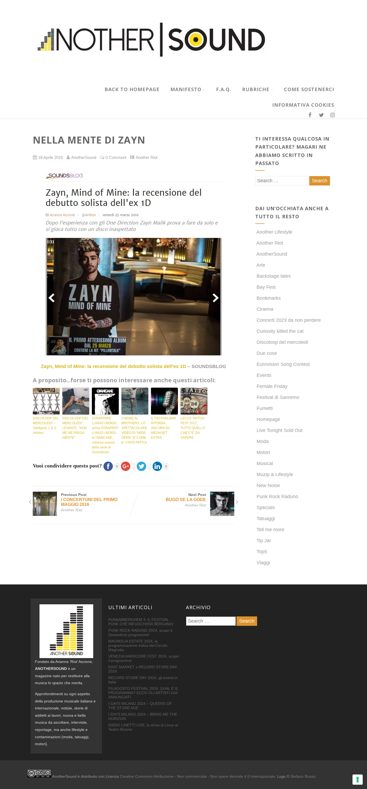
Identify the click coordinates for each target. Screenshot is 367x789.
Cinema (265, 309)
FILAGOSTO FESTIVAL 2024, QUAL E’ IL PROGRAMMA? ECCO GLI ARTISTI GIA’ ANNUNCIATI (143, 692)
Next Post (186, 497)
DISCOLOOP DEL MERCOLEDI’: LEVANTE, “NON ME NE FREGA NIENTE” (75, 428)
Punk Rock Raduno (277, 496)
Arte (260, 265)
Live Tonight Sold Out (280, 430)
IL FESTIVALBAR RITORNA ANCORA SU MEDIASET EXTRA (163, 428)
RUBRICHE (255, 89)
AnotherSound (271, 254)
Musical (265, 463)
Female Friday (272, 386)
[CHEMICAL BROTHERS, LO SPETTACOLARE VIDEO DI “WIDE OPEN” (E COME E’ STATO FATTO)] (134, 401)
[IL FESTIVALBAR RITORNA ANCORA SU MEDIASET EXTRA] (164, 401)
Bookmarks (269, 298)
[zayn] (133, 264)
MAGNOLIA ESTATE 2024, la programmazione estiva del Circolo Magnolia (137, 645)
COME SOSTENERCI (309, 89)
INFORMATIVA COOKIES (303, 105)
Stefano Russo (302, 776)
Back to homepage (132, 89)
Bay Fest (266, 287)
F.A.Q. (223, 89)
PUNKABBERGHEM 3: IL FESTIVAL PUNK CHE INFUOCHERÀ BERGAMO (140, 621)
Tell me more (270, 529)
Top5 (262, 551)
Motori (263, 452)
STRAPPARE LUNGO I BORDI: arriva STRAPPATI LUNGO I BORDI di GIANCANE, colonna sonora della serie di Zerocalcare (105, 435)
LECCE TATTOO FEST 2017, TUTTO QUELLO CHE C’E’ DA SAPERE (193, 428)
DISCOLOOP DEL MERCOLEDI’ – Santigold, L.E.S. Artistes (46, 425)
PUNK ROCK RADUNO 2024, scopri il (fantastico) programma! (140, 632)
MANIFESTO (186, 89)
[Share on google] (127, 466)
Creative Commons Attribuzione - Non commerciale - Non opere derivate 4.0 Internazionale (197, 776)
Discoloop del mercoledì (282, 342)
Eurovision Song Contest (283, 364)
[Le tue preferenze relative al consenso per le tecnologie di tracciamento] (357, 779)
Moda (263, 441)
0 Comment (116, 157)
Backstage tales (274, 276)
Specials (266, 507)
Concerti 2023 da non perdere (289, 320)
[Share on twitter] (143, 466)
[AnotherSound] (183, 78)
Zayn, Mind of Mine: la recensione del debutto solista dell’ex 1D (113, 366)
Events (264, 375)
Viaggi (263, 562)
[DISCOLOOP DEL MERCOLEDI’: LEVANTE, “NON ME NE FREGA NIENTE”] (75, 401)
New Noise (268, 485)
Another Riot (146, 157)
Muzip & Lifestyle (275, 474)
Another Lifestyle (274, 232)
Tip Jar (264, 540)
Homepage (268, 419)
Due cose (267, 353)
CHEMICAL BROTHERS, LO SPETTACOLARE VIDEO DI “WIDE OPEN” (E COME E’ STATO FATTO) (134, 430)
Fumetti (265, 408)
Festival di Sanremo (278, 397)
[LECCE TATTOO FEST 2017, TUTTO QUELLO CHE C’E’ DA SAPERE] (194, 401)
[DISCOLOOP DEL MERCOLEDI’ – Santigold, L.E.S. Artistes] (46, 401)
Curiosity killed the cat (280, 331)
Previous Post (89, 499)
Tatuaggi (266, 518)
